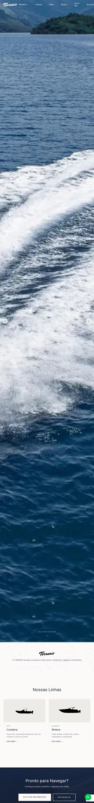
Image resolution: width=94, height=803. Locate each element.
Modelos (22, 4)
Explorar (12, 741)
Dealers (64, 4)
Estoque (39, 4)
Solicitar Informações (34, 797)
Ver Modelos (64, 797)
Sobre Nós (77, 4)
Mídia (52, 4)
